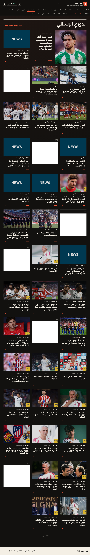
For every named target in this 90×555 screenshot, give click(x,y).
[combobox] (44, 3)
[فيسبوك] (79, 551)
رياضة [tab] (38, 9)
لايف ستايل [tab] (9, 9)
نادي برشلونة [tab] (66, 13)
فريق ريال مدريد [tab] (56, 13)
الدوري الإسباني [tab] (77, 13)
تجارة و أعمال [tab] (52, 9)
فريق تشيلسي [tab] (35, 13)
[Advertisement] (17, 81)
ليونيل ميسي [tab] (45, 13)
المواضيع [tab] (77, 9)
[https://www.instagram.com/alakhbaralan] (77, 551)
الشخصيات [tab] (62, 9)
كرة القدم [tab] (31, 9)
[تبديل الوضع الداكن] (4, 4)
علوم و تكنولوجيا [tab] (20, 9)
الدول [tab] (70, 9)
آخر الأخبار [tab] (86, 9)
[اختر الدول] (19, 4)
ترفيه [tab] (44, 9)
